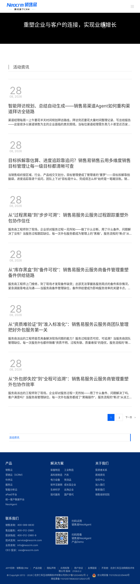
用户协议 (78, 568)
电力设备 (55, 479)
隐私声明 (51, 568)
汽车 (66, 474)
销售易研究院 (102, 494)
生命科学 (55, 489)
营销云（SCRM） (14, 474)
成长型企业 (70, 484)
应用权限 (65, 568)
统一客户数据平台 (14, 499)
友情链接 (92, 568)
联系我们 (100, 489)
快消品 (67, 479)
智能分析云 (11, 489)
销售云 (9, 469)
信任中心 (100, 479)
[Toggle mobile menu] (133, 6)
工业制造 (69, 469)
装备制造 (55, 469)
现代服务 (55, 494)
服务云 (9, 484)
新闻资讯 (100, 474)
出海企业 (69, 489)
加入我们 (100, 484)
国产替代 (69, 494)
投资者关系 (101, 469)
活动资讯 (14, 437)
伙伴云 (9, 479)
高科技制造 (56, 474)
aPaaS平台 (11, 494)
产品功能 (37, 568)
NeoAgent (11, 504)
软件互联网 (56, 484)
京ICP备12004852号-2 (76, 575)
